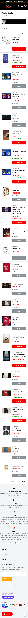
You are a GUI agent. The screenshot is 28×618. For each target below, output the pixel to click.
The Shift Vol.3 (16, 448)
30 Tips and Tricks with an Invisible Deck (19, 152)
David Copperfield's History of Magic (19, 410)
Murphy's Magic (16, 37)
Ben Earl (14, 299)
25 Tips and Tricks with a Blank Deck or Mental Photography (18, 96)
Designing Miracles (17, 248)
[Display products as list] (23, 33)
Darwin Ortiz (15, 188)
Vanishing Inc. (15, 113)
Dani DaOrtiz (15, 282)
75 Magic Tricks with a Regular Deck (18, 75)
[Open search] (19, 6)
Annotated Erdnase (17, 266)
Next (23, 481)
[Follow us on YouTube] (8, 594)
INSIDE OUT (15, 301)
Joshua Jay (15, 205)
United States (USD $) (7, 586)
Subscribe (6, 578)
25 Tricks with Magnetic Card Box (18, 171)
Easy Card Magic (16, 319)
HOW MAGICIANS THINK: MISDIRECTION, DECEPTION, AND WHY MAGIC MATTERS (18, 210)
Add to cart (19, 143)
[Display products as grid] (25, 33)
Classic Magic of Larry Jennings (18, 338)
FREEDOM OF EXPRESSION (19, 284)
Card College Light (17, 57)
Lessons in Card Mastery (18, 231)
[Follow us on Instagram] (6, 594)
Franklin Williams (17, 352)
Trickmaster (15, 72)
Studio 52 (14, 446)
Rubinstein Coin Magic (18, 466)
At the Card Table (16, 374)
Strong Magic (15, 190)
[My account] (22, 6)
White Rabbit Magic (17, 131)
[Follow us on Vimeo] (11, 594)
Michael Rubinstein (17, 464)
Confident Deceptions (17, 115)
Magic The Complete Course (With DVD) (17, 429)
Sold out (19, 86)
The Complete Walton (17, 391)
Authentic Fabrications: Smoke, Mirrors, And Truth (19, 355)
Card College (15, 39)
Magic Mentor (15, 133)
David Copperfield (17, 407)
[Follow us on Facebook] (3, 594)
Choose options (19, 49)
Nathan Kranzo (16, 317)
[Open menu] (2, 6)
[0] (25, 6)
